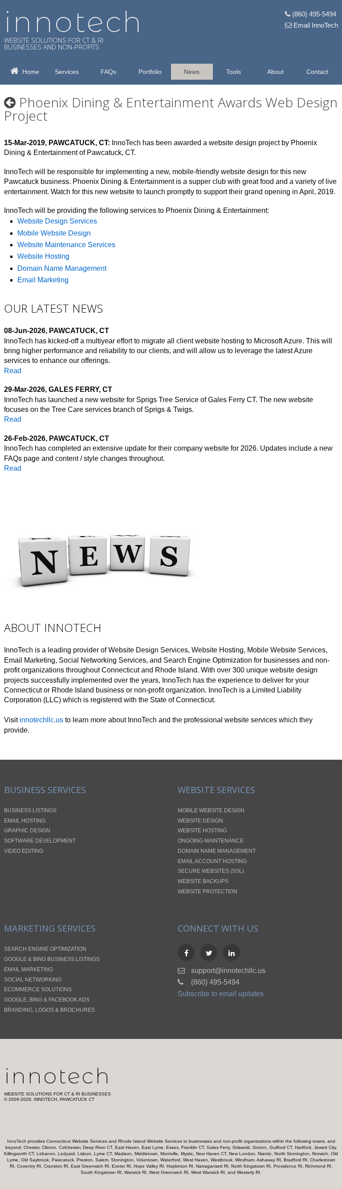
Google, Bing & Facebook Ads (47, 1000)
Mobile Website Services (286, 650)
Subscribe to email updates (221, 994)
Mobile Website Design (54, 233)
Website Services (216, 790)
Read (12, 371)
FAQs (108, 71)
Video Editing (23, 851)
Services (67, 71)
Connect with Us (218, 928)
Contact (317, 71)
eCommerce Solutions (38, 989)
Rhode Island (176, 670)
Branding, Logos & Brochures (49, 1010)
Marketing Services (50, 928)
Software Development (40, 841)
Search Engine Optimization (207, 660)
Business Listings (30, 810)
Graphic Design (27, 830)
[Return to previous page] (10, 102)
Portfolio (150, 71)
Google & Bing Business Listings (52, 959)
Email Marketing (43, 280)
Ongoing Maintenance (211, 841)
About (275, 71)
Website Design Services (57, 221)
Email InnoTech (315, 25)
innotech (73, 21)
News (192, 71)
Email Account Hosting (212, 861)
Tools (233, 71)
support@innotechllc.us (228, 970)
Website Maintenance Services (66, 244)
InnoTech (57, 1076)
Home (29, 71)
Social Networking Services (102, 660)
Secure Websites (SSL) (211, 871)
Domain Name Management (61, 268)
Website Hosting (43, 256)
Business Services (45, 790)
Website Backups (203, 881)
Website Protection (207, 891)
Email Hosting (24, 821)
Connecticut (120, 670)
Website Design (200, 821)
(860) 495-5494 (313, 14)
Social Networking (32, 980)
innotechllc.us (41, 720)
